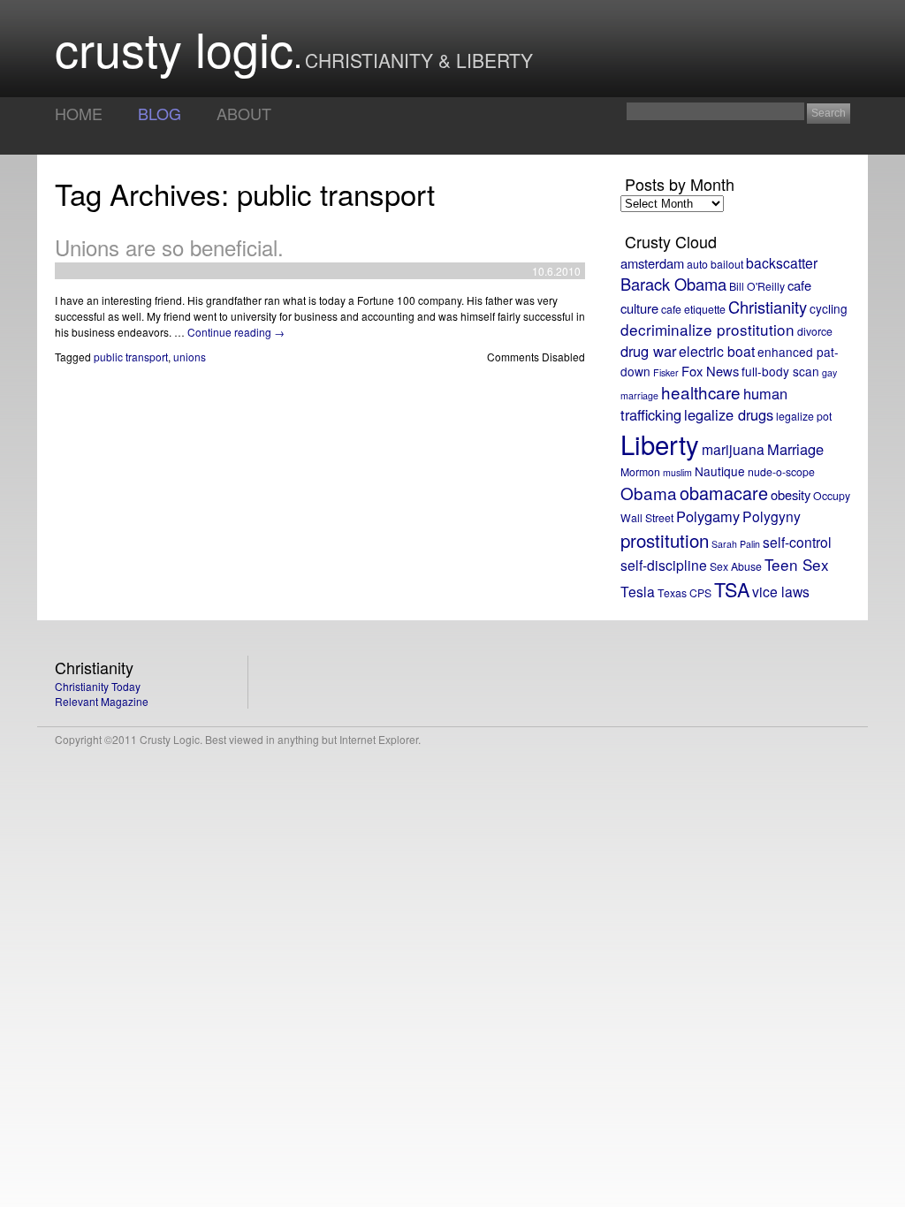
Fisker (666, 372)
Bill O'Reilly (757, 285)
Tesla (637, 591)
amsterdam (652, 263)
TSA (731, 589)
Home (79, 113)
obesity (790, 494)
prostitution (664, 540)
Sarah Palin (735, 543)
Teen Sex (796, 564)
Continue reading (236, 331)
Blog (159, 113)
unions (189, 356)
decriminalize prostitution (707, 329)
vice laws (781, 591)
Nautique (720, 471)
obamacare (724, 492)
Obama (648, 493)
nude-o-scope (781, 471)
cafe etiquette (693, 308)
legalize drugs (728, 414)
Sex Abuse (736, 565)
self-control (797, 541)
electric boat (717, 351)
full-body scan (780, 371)
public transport (131, 356)
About (244, 113)
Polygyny (771, 516)
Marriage (795, 448)
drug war (648, 350)
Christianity (767, 306)
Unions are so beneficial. (169, 247)
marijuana (733, 449)
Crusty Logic (174, 47)
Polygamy (708, 516)
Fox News (710, 370)
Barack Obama (673, 283)
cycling (829, 308)
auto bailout (715, 263)
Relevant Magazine (101, 701)
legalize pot (804, 415)
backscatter (782, 262)
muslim (677, 472)
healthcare (701, 392)
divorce (815, 330)
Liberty (659, 443)
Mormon (640, 471)
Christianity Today (98, 686)
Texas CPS (684, 592)
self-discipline (663, 564)
